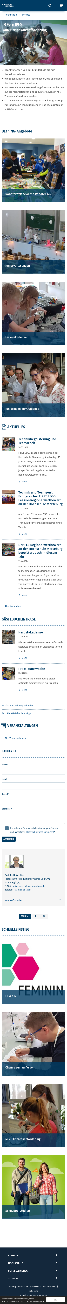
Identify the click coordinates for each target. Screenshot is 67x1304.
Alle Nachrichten (13, 606)
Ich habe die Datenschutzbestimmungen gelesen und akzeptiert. (34, 830)
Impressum (23, 1287)
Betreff (5, 794)
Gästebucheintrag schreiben (19, 705)
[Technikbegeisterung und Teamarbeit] (8, 443)
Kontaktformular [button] (13, 900)
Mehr (24, 481)
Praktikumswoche (31, 669)
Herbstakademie (30, 632)
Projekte (25, 14)
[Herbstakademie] (8, 637)
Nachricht (7, 809)
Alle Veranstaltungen (16, 738)
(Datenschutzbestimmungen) (40, 832)
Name (5, 765)
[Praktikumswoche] (8, 673)
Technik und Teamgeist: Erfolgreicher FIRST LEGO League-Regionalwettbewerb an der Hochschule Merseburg (40, 498)
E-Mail (5, 779)
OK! (55, 1299)
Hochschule (11, 14)
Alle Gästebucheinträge (18, 713)
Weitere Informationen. (35, 1301)
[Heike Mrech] (14, 862)
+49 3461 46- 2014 (22, 889)
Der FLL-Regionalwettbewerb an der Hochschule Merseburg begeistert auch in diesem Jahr (40, 550)
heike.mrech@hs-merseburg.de (29, 886)
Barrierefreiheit (50, 1287)
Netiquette (33, 1291)
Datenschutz (35, 1287)
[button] (36, 916)
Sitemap (12, 1287)
